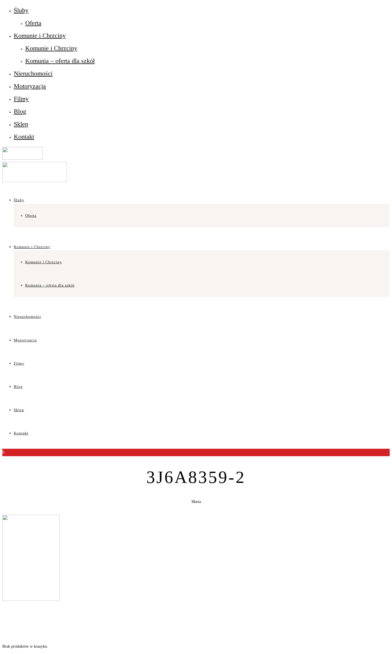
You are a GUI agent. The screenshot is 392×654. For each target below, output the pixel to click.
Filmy (21, 98)
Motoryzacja (30, 86)
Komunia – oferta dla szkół (60, 60)
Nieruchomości (33, 73)
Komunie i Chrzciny (40, 35)
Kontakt (24, 136)
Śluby (21, 10)
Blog (20, 111)
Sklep (21, 123)
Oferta (33, 22)
